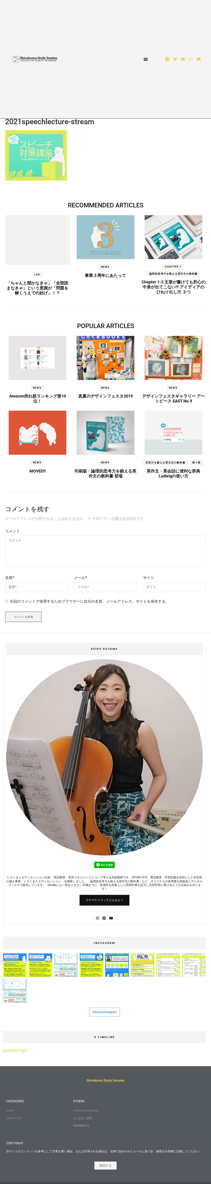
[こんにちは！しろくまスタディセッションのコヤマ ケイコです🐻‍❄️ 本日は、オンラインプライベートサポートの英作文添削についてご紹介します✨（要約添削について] (91, 965)
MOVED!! (37, 471)
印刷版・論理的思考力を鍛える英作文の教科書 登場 (105, 473)
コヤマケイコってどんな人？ (104, 900)
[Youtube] (183, 59)
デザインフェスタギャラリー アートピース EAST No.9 (173, 398)
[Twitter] (175, 59)
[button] (145, 59)
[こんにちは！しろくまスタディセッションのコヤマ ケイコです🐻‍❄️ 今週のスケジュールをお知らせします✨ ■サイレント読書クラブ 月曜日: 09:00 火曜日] (15, 991)
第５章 (196, 462)
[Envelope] (198, 59)
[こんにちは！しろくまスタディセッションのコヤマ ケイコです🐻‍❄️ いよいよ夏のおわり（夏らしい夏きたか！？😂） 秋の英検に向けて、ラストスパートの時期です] (142, 965)
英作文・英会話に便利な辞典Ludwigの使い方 (173, 473)
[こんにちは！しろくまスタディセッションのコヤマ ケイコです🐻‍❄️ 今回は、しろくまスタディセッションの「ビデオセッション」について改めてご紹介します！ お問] (117, 965)
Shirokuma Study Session (105, 1080)
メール (80, 577)
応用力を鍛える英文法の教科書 (165, 462)
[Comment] (191, 59)
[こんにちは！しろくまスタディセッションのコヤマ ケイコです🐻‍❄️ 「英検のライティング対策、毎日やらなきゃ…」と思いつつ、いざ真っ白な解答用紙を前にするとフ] (193, 965)
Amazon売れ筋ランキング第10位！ (37, 398)
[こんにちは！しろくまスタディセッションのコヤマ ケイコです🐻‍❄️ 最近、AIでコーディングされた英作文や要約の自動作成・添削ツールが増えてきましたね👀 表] (40, 965)
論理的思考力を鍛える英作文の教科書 (173, 273)
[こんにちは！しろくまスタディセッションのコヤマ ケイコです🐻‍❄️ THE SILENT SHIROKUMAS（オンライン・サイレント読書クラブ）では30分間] (66, 965)
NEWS (105, 266)
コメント (12, 531)
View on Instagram (104, 1012)
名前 (9, 577)
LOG (37, 274)
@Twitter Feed (15, 1050)
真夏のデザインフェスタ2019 (105, 396)
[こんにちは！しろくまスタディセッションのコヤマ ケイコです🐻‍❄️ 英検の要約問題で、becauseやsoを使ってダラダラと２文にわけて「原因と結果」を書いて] (168, 965)
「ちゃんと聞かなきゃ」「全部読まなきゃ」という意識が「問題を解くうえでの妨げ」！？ (37, 288)
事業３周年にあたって (105, 275)
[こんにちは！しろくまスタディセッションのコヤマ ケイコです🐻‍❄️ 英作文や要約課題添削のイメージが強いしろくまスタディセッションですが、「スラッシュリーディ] (15, 965)
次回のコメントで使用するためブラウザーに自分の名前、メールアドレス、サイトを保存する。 (89, 601)
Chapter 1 (173, 266)
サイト (148, 577)
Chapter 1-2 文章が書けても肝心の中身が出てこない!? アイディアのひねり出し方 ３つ (174, 286)
